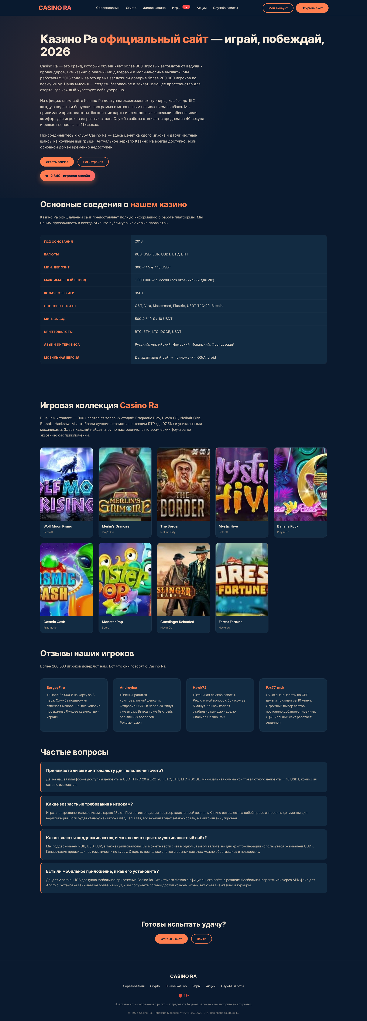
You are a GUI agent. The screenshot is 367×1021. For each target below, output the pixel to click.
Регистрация (93, 162)
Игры (180, 8)
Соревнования (108, 8)
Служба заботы (225, 8)
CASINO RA (55, 7)
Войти (201, 939)
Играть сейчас (57, 162)
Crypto (131, 8)
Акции (202, 8)
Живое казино (154, 8)
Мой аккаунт (278, 8)
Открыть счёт (312, 8)
